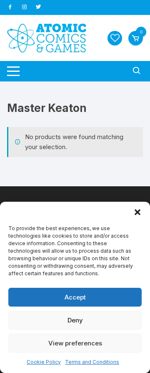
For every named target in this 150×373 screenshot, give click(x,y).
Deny (75, 320)
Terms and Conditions (92, 362)
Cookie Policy (44, 362)
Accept (75, 297)
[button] (137, 212)
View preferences (75, 343)
